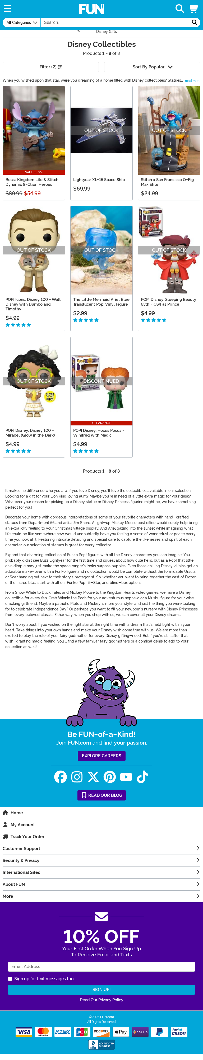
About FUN (14, 884)
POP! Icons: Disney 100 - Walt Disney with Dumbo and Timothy (33, 304)
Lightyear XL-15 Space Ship (99, 179)
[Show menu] (7, 9)
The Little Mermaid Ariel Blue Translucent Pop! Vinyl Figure (101, 302)
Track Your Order (27, 836)
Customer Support (21, 848)
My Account (23, 824)
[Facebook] (60, 777)
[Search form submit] (194, 22)
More (8, 896)
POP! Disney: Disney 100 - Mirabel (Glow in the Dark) (30, 433)
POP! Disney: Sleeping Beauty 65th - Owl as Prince (168, 302)
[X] (93, 777)
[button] (193, 9)
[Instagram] (77, 777)
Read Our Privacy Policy (101, 999)
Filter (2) (49, 66)
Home (17, 812)
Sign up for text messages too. (44, 978)
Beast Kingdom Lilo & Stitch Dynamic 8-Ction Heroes (32, 182)
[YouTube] (126, 777)
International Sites (21, 872)
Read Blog (104, 795)
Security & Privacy (21, 860)
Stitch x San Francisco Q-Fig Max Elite (167, 182)
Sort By (148, 66)
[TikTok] (142, 777)
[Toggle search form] (179, 9)
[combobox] (115, 22)
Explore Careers (101, 755)
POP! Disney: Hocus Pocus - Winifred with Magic (98, 433)
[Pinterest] (109, 777)
